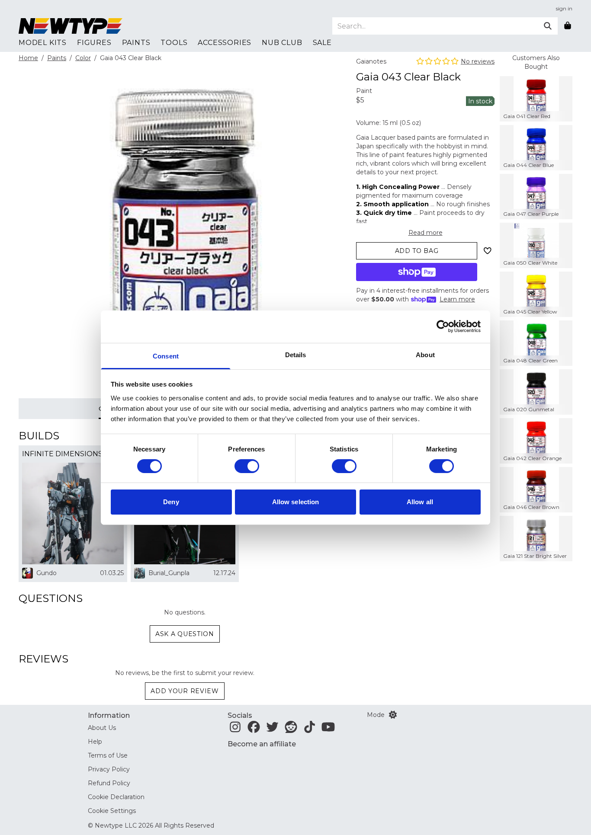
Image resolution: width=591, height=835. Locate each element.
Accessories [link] (224, 42)
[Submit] (548, 26)
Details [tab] (295, 354)
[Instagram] (235, 729)
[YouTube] (328, 729)
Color (83, 58)
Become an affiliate (262, 744)
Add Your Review (185, 691)
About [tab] (425, 354)
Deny (171, 501)
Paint (364, 91)
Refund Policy (109, 783)
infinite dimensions (62, 454)
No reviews (478, 61)
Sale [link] (322, 42)
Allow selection (295, 501)
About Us (102, 728)
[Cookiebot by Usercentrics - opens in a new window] (443, 326)
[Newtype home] (70, 26)
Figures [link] (94, 42)
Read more (425, 233)
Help (95, 741)
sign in (564, 8)
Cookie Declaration (116, 797)
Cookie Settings (112, 811)
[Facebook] (253, 729)
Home (28, 58)
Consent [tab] (166, 355)
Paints (56, 58)
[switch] (246, 466)
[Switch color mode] (393, 714)
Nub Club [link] (282, 42)
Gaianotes (371, 61)
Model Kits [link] (43, 42)
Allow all (420, 501)
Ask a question (184, 634)
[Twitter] (272, 729)
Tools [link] (174, 42)
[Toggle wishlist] (488, 251)
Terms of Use (108, 755)
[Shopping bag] (568, 26)
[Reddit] (291, 729)
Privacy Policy (109, 769)
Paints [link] (136, 42)
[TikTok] (309, 729)
